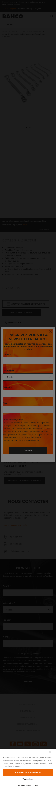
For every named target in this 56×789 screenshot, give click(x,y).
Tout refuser (28, 779)
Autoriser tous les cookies (28, 772)
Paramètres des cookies (28, 785)
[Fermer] (50, 752)
